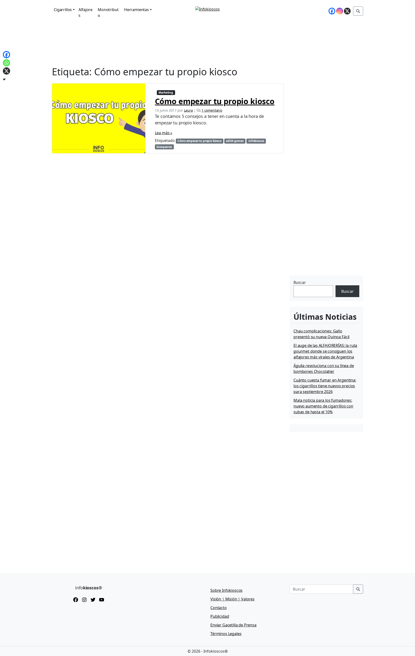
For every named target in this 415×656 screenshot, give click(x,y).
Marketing (166, 92)
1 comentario (211, 110)
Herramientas (136, 9)
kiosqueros (164, 147)
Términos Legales (225, 633)
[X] (347, 11)
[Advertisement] (326, 244)
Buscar (299, 282)
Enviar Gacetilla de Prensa (233, 625)
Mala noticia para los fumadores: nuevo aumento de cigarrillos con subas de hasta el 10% (323, 406)
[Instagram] (339, 11)
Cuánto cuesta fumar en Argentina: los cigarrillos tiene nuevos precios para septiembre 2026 (324, 385)
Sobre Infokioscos (226, 590)
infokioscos (256, 141)
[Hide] (4, 79)
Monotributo (108, 12)
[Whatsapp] (6, 62)
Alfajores (85, 12)
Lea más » (163, 132)
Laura (188, 110)
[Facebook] (332, 11)
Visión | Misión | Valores (232, 599)
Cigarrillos (63, 9)
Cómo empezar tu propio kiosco (215, 101)
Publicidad (219, 616)
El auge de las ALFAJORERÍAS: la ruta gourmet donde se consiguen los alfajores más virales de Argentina (325, 351)
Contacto (218, 607)
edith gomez (235, 141)
